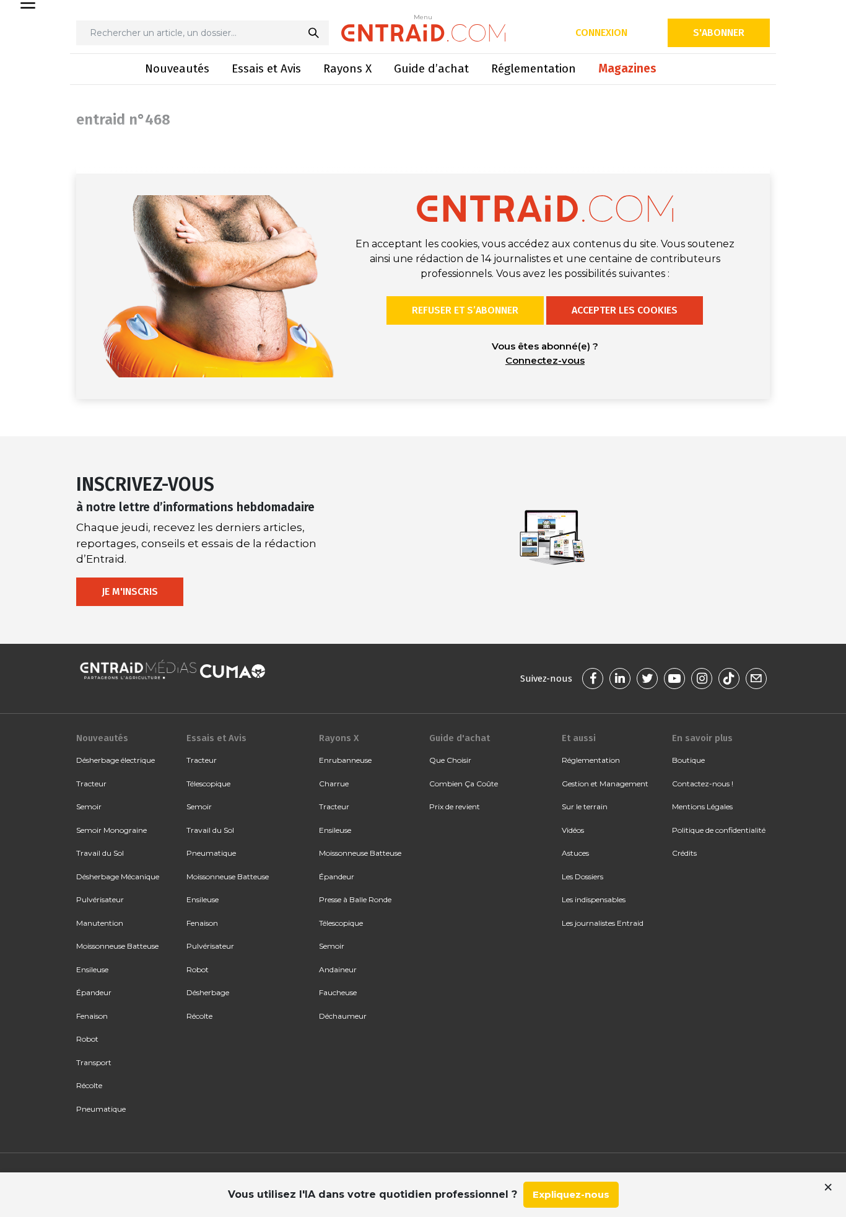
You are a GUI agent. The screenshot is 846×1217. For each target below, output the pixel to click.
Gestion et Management (605, 783)
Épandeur (93, 992)
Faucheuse (338, 992)
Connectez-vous (545, 360)
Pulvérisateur (100, 899)
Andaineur (338, 969)
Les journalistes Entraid (602, 923)
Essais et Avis (266, 68)
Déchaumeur (343, 1016)
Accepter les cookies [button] (625, 310)
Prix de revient (454, 806)
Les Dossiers (582, 876)
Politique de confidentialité (718, 830)
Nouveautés (177, 68)
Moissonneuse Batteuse (117, 946)
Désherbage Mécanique (117, 876)
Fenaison (92, 1016)
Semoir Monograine (111, 830)
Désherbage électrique (115, 760)
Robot (87, 1038)
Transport (93, 1062)
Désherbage (207, 992)
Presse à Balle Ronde (355, 899)
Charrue (334, 783)
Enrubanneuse (345, 760)
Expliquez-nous (571, 1194)
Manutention (99, 923)
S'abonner (718, 32)
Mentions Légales (702, 806)
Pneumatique (101, 1109)
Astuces (575, 853)
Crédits (684, 853)
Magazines (627, 68)
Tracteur (91, 783)
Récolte (89, 1085)
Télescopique (208, 783)
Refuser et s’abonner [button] (465, 310)
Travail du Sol (100, 853)
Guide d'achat (459, 738)
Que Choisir (450, 760)
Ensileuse (92, 969)
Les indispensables (594, 899)
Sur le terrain (585, 806)
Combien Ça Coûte (463, 783)
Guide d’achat (431, 68)
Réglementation (533, 68)
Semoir (89, 806)
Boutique (688, 760)
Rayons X (347, 68)
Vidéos (573, 830)
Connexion (601, 32)
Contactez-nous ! (702, 783)
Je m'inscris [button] (130, 591)
